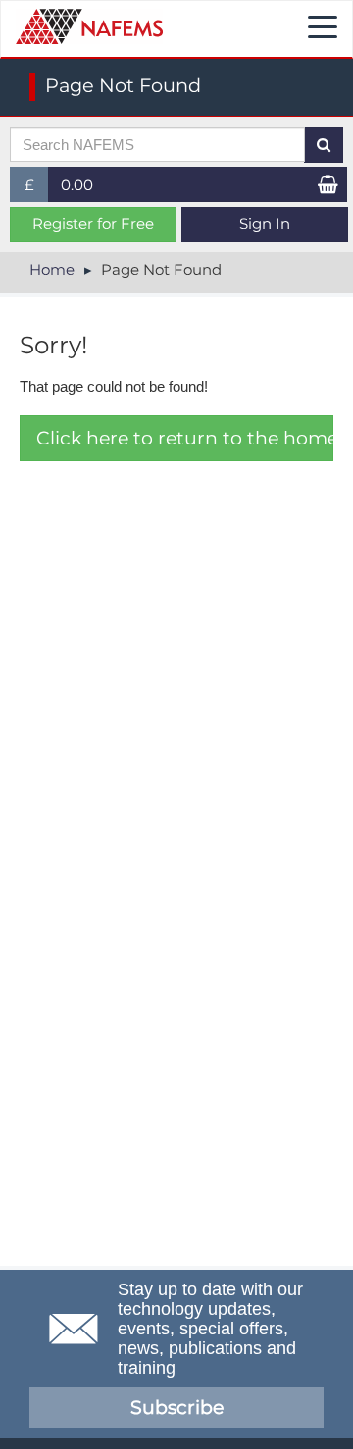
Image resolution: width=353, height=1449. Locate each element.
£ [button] (37, 188)
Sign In (264, 223)
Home (52, 269)
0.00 (77, 184)
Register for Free (93, 223)
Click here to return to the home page (184, 438)
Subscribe (177, 1407)
